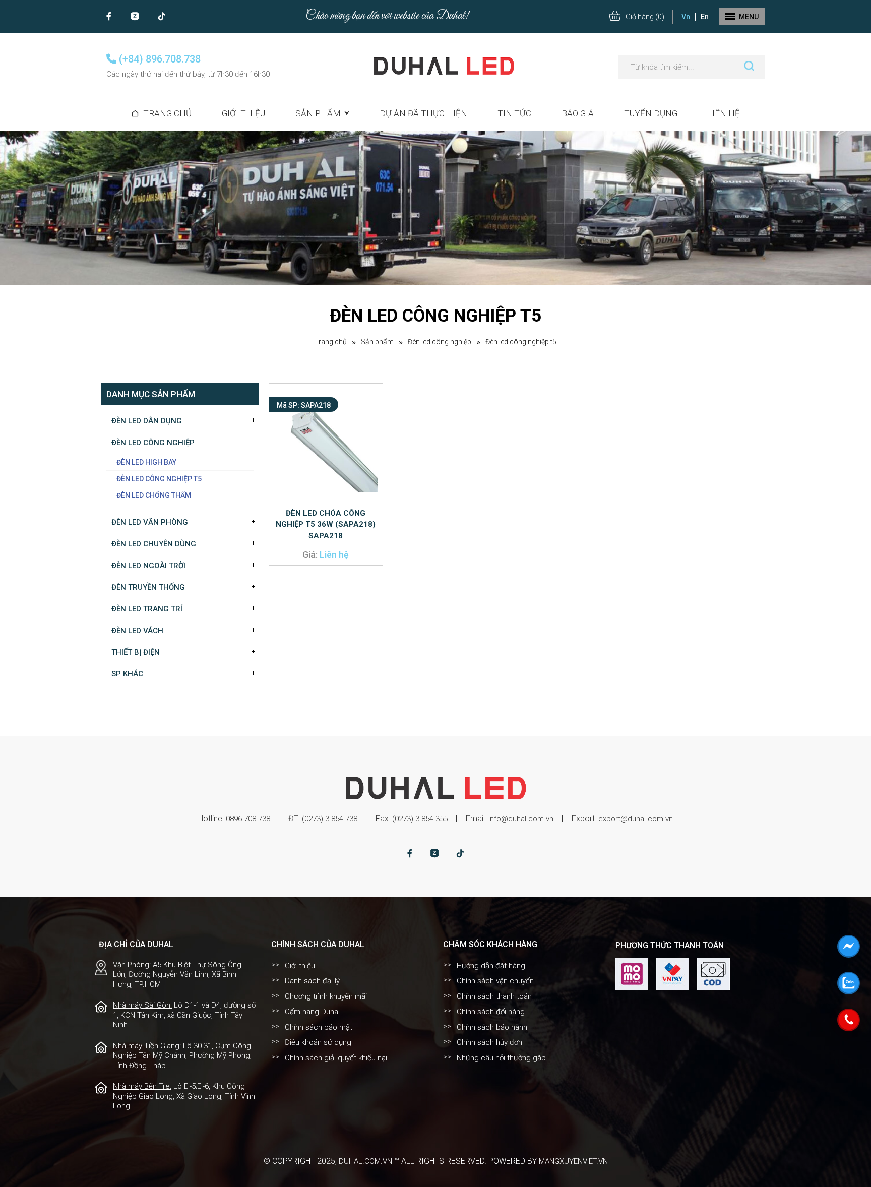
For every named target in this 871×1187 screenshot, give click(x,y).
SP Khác (127, 673)
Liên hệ (724, 113)
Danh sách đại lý (312, 980)
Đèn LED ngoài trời (148, 565)
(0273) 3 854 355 (420, 818)
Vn (685, 17)
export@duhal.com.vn (635, 818)
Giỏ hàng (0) (645, 17)
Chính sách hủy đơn (489, 1042)
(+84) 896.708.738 (158, 59)
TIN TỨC (514, 113)
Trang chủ (167, 113)
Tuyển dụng (650, 113)
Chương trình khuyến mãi (326, 996)
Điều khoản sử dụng (318, 1042)
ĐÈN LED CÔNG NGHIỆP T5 (520, 342)
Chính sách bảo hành (492, 1027)
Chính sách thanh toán (494, 996)
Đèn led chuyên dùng (153, 543)
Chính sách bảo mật (318, 1027)
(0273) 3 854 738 (329, 818)
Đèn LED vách (137, 630)
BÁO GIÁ (578, 113)
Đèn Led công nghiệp (439, 342)
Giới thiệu (243, 113)
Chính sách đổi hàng (491, 1011)
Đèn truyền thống (148, 587)
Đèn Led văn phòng (149, 522)
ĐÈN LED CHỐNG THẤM (153, 495)
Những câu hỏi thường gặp (501, 1058)
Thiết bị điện (135, 652)
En (705, 17)
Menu (749, 17)
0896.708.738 (248, 818)
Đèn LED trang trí (146, 608)
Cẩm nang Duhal (312, 1011)
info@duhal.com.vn (520, 818)
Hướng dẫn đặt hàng (491, 965)
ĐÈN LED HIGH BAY (146, 462)
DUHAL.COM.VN (365, 1161)
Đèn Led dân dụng (146, 420)
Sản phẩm (377, 342)
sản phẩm (318, 113)
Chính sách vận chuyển (495, 980)
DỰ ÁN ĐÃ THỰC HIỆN (423, 113)
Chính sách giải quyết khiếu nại (336, 1058)
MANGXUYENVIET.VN (573, 1161)
